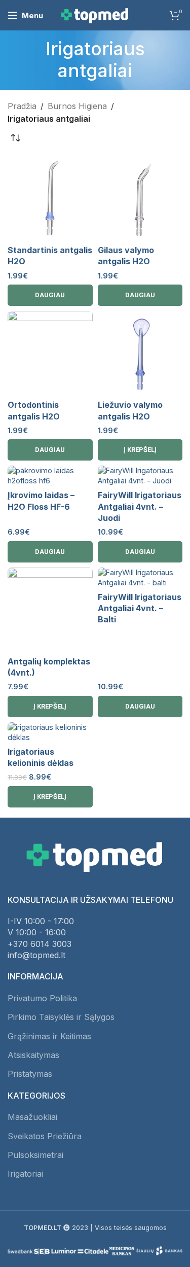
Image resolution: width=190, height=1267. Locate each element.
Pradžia (22, 106)
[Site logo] (95, 14)
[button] (140, 450)
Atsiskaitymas (33, 1055)
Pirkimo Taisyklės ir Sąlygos (61, 1017)
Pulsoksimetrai (35, 1155)
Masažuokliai (32, 1117)
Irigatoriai (25, 1174)
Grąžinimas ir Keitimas (49, 1036)
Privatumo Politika (42, 998)
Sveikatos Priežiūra (45, 1136)
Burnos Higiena (77, 106)
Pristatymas (30, 1074)
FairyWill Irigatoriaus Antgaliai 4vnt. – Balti (139, 608)
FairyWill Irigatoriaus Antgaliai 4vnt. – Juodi (139, 506)
